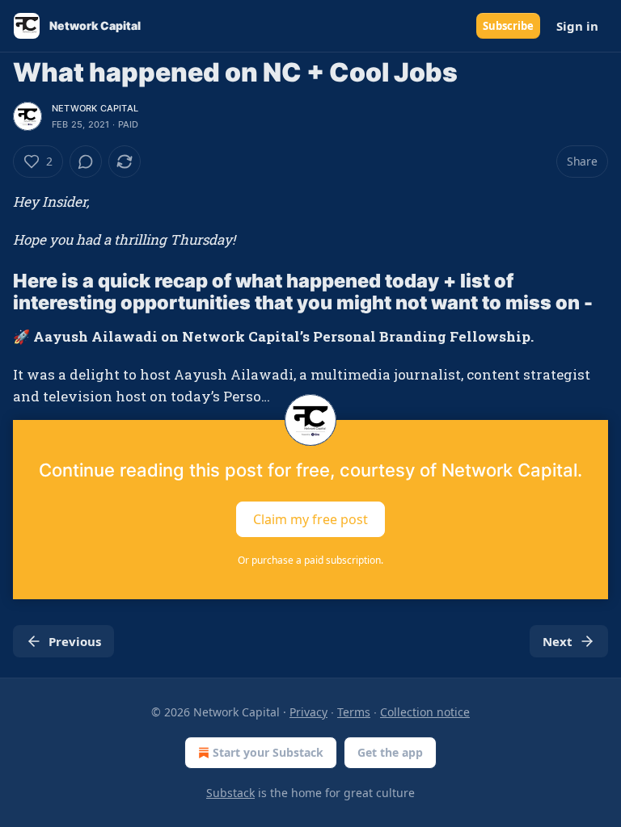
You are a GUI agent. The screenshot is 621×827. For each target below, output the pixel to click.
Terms (353, 712)
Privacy (308, 712)
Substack (230, 792)
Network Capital (95, 108)
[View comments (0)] (86, 161)
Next (557, 641)
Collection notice (425, 712)
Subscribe (508, 26)
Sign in (577, 26)
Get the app (390, 752)
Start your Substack (268, 752)
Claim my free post (310, 519)
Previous (75, 641)
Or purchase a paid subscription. (310, 560)
